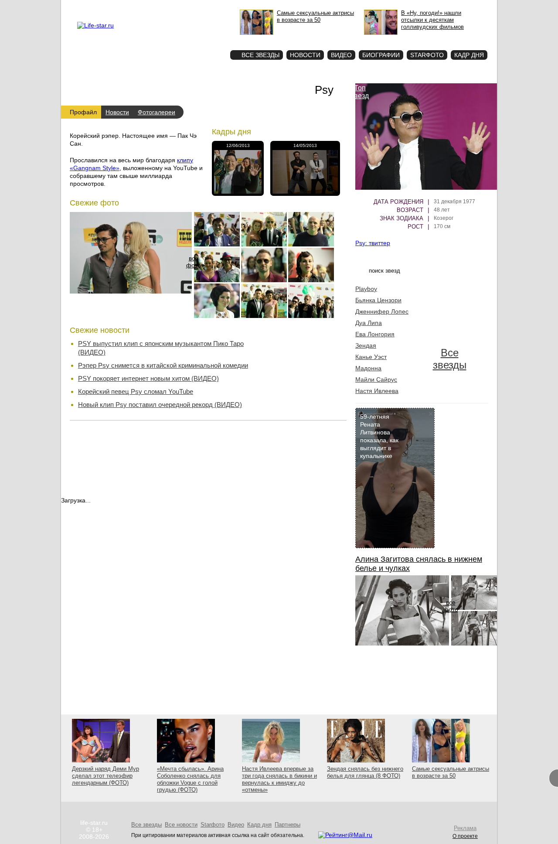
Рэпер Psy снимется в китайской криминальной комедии (163, 365)
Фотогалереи (156, 112)
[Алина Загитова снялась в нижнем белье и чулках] (402, 643)
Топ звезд (360, 91)
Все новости (302, 364)
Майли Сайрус (376, 379)
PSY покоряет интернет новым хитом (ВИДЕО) (148, 378)
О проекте (132, 7)
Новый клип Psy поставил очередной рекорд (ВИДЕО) (160, 404)
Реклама (157, 7)
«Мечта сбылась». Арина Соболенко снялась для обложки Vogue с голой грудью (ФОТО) (190, 779)
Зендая (365, 345)
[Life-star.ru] (95, 25)
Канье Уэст (371, 356)
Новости (305, 54)
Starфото (197, 39)
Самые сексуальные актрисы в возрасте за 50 (450, 772)
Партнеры (287, 824)
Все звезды (449, 359)
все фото (193, 262)
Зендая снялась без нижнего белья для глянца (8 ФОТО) (365, 772)
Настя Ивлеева (376, 390)
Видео (341, 54)
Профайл (83, 112)
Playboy (366, 288)
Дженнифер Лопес (381, 311)
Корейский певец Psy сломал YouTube (135, 391)
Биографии (381, 54)
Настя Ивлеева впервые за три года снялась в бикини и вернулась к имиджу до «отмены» (279, 779)
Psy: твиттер (372, 242)
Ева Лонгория (375, 334)
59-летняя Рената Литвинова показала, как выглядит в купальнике (379, 436)
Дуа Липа (368, 322)
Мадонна (368, 368)
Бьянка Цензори (378, 300)
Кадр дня (469, 54)
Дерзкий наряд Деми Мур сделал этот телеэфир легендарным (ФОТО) (105, 775)
